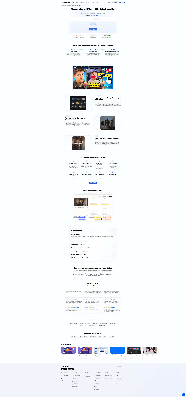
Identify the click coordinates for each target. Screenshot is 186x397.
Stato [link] (116, 383)
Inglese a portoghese (102, 336)
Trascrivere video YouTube (76, 383)
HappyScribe (64, 5)
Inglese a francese (83, 336)
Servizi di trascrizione (64, 375)
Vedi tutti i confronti (108, 380)
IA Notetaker (95, 323)
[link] (93, 15)
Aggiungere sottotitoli (86, 376)
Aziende (93, 2)
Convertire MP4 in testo (76, 381)
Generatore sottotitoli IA (87, 374)
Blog (116, 384)
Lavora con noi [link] (118, 378)
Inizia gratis (122, 2)
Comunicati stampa (119, 380)
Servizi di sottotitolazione (70, 5)
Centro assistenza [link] (119, 381)
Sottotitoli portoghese (101, 325)
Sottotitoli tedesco (83, 325)
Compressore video (97, 381)
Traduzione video (75, 378)
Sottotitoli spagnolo (103, 323)
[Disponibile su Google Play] (71, 369)
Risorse (87, 2)
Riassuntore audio (75, 384)
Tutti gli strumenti (96, 389)
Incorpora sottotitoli (97, 383)
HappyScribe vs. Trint (108, 375)
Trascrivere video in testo (76, 375)
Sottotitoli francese (113, 323)
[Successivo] (124, 344)
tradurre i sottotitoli (77, 273)
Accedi (109, 2)
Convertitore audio (97, 378)
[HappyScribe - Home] (65, 2)
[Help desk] (183, 394)
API (61, 378)
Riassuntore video (75, 386)
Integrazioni (63, 380)
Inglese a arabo (111, 336)
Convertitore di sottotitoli (98, 375)
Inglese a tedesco (93, 336)
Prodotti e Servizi (75, 2)
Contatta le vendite (115, 2)
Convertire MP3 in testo (76, 380)
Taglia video (96, 386)
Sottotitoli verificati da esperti (85, 323)
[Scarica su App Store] (64, 369)
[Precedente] (122, 344)
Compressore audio (97, 380)
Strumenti (82, 2)
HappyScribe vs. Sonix (108, 378)
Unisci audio (96, 384)
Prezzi (97, 2)
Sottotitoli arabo (92, 325)
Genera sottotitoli (93, 182)
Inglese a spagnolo (74, 336)
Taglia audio (96, 387)
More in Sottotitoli (115, 344)
